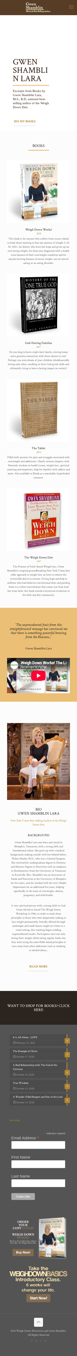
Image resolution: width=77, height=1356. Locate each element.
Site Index (15, 1120)
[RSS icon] (45, 1341)
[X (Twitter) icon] (36, 1341)
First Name (20, 1157)
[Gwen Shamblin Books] (38, 7)
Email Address (25, 1137)
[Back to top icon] (38, 1322)
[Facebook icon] (31, 1341)
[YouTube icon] (40, 1341)
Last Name (20, 1176)
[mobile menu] (71, 7)
